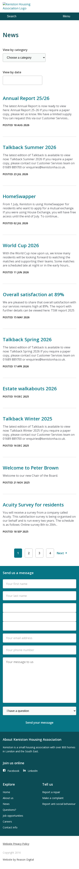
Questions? (9, 809)
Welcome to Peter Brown (31, 467)
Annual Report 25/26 (26, 98)
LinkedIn (33, 771)
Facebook (13, 771)
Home (6, 792)
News (6, 804)
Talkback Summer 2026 (29, 147)
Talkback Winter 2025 (27, 418)
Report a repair (51, 792)
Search (11, 16)
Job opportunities (13, 815)
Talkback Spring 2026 (27, 339)
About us (8, 798)
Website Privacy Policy (16, 843)
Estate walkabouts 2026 (30, 388)
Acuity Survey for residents (33, 504)
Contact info (10, 827)
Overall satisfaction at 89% (33, 294)
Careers (7, 821)
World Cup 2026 (21, 245)
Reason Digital (25, 859)
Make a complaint (53, 798)
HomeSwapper (19, 196)
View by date (12, 72)
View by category (15, 50)
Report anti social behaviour (59, 804)
